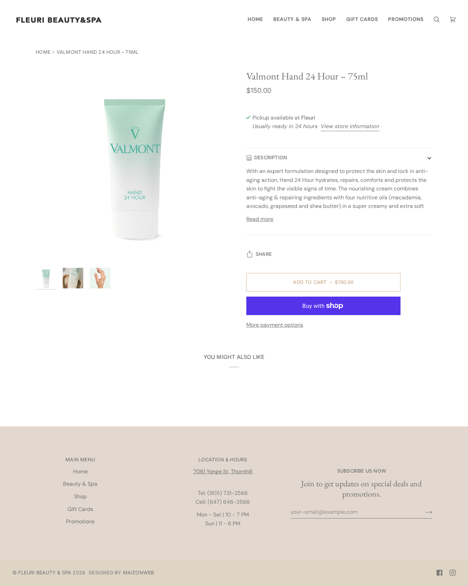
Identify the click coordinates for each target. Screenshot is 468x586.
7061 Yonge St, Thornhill (223, 471)
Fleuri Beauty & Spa (44, 572)
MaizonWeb (138, 572)
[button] (292, 19)
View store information (350, 126)
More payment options (274, 324)
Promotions (80, 521)
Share (264, 254)
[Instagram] (452, 573)
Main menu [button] (80, 459)
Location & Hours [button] (222, 459)
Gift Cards (80, 509)
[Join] (423, 512)
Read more (259, 219)
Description (270, 157)
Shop (80, 496)
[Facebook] (439, 573)
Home (43, 52)
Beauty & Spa (80, 483)
